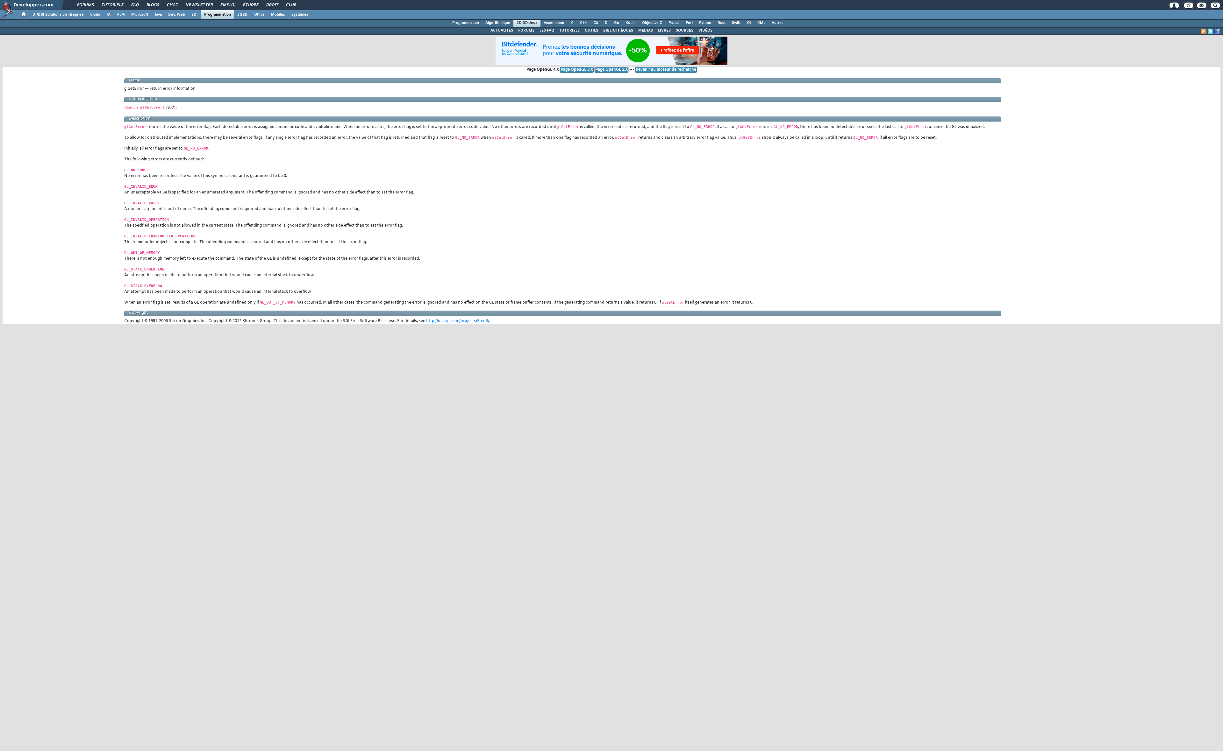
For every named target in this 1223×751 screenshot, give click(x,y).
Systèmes (299, 14)
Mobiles (278, 14)
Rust (722, 23)
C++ (583, 23)
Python (705, 23)
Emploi (227, 5)
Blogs (153, 5)
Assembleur (554, 23)
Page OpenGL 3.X (577, 69)
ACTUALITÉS (501, 30)
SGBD (242, 14)
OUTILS (591, 30)
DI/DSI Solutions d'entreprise (58, 14)
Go (616, 23)
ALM (121, 14)
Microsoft (139, 14)
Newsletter (199, 5)
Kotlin (631, 23)
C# (595, 23)
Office (259, 14)
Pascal (674, 23)
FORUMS (526, 30)
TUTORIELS (569, 30)
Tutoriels (112, 5)
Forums (85, 5)
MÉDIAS (645, 30)
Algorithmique (497, 23)
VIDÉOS (705, 30)
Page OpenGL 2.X (611, 69)
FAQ (134, 5)
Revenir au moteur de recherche (666, 69)
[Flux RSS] (1203, 31)
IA (109, 14)
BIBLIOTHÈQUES (618, 30)
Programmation (217, 14)
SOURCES (684, 30)
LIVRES (664, 30)
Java (158, 14)
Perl (689, 23)
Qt (749, 23)
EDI (194, 14)
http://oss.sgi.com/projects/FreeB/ (457, 321)
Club (291, 5)
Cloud (95, 14)
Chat (172, 5)
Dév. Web (176, 14)
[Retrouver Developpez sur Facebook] (1217, 31)
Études (250, 5)
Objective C (652, 23)
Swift (736, 23)
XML (761, 23)
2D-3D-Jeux (527, 23)
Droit (272, 5)
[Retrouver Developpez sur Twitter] (1210, 31)
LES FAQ (547, 30)
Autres (777, 23)
